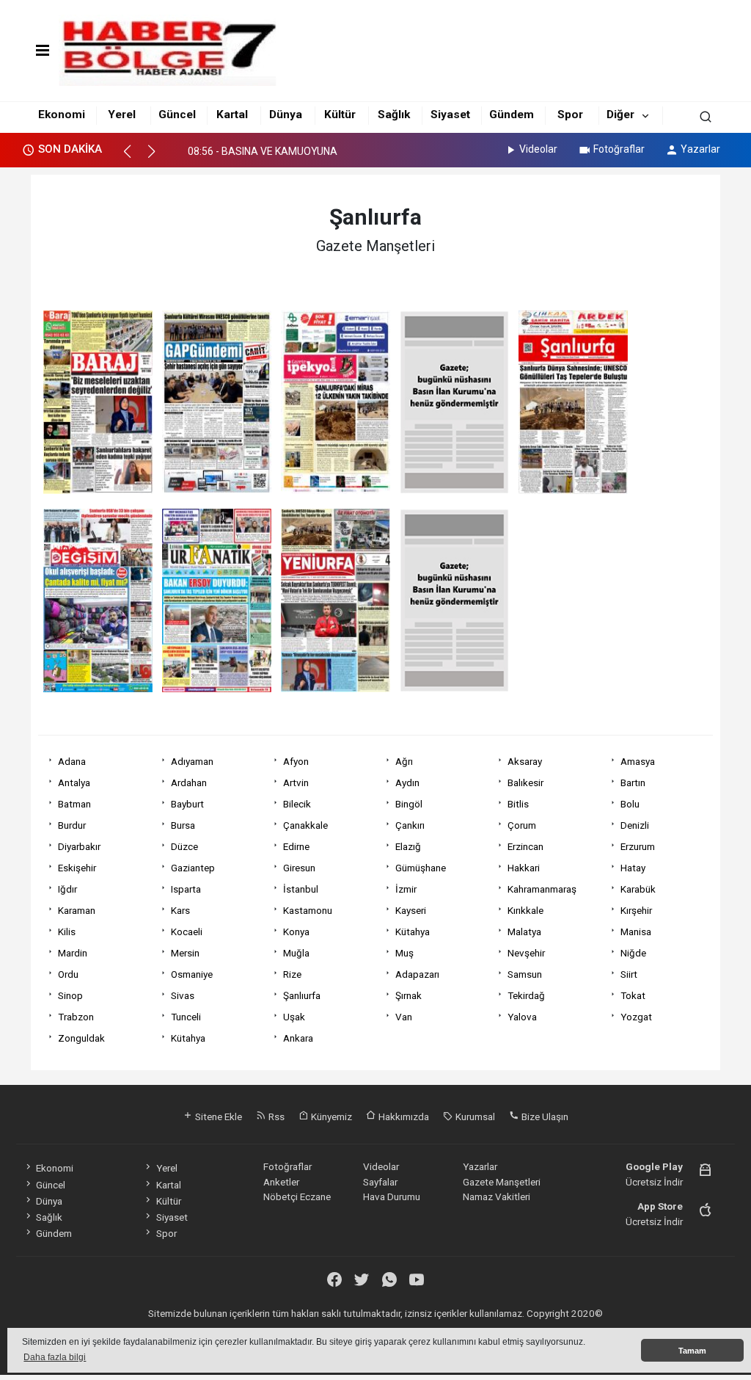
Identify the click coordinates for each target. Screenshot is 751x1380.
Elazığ (408, 846)
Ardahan (189, 782)
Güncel (177, 114)
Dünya (285, 114)
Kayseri (410, 910)
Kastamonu (307, 910)
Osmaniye (192, 974)
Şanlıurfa (301, 995)
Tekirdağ (526, 995)
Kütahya (412, 931)
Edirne (296, 846)
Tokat (632, 995)
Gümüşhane (420, 868)
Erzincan (525, 846)
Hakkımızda (402, 1116)
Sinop (70, 995)
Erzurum (637, 846)
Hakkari (524, 868)
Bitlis (518, 804)
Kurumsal (474, 1116)
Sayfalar (380, 1182)
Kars (180, 910)
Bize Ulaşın (543, 1116)
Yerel (122, 114)
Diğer (620, 114)
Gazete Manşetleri (502, 1182)
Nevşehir (526, 953)
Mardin (72, 953)
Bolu (630, 804)
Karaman (76, 910)
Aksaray (525, 761)
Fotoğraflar (619, 149)
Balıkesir (525, 782)
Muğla (296, 953)
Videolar (538, 149)
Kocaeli (186, 931)
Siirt (628, 974)
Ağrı (404, 761)
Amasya (637, 761)
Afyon (296, 761)
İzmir (406, 889)
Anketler (281, 1182)
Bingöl (408, 804)
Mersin (185, 953)
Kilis (67, 931)
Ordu (68, 974)
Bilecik (297, 804)
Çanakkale (305, 825)
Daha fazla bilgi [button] (54, 1357)
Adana (72, 761)
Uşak (294, 1017)
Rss (275, 1116)
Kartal (232, 114)
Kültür (340, 114)
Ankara (298, 1038)
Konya (296, 931)
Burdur (72, 825)
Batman (74, 804)
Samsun (525, 974)
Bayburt (187, 804)
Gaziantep (193, 868)
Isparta (186, 889)
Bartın (632, 782)
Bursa (183, 825)
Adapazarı (417, 974)
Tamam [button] (692, 1350)
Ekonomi (61, 114)
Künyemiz (330, 1116)
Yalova (522, 1017)
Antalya (74, 782)
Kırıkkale (525, 910)
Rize (292, 974)
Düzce (184, 846)
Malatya (524, 931)
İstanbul (300, 889)
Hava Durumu (391, 1196)
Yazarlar (700, 149)
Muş (404, 953)
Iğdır (67, 889)
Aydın (407, 782)
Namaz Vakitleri (496, 1196)
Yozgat (636, 1017)
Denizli (634, 825)
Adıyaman (192, 761)
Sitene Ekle (217, 1116)
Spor (570, 114)
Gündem (511, 114)
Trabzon (76, 1017)
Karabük (638, 889)
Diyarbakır (79, 846)
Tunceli (186, 1017)
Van (403, 1017)
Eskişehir (77, 868)
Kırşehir (636, 910)
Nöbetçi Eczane (297, 1196)
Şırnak (408, 995)
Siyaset (450, 114)
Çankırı (410, 825)
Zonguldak (81, 1038)
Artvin (296, 782)
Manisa (635, 931)
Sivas (182, 995)
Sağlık (394, 114)
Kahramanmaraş (542, 889)
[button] (134, 158)
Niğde (633, 953)
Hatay (632, 868)
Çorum (522, 825)
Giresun (299, 868)
